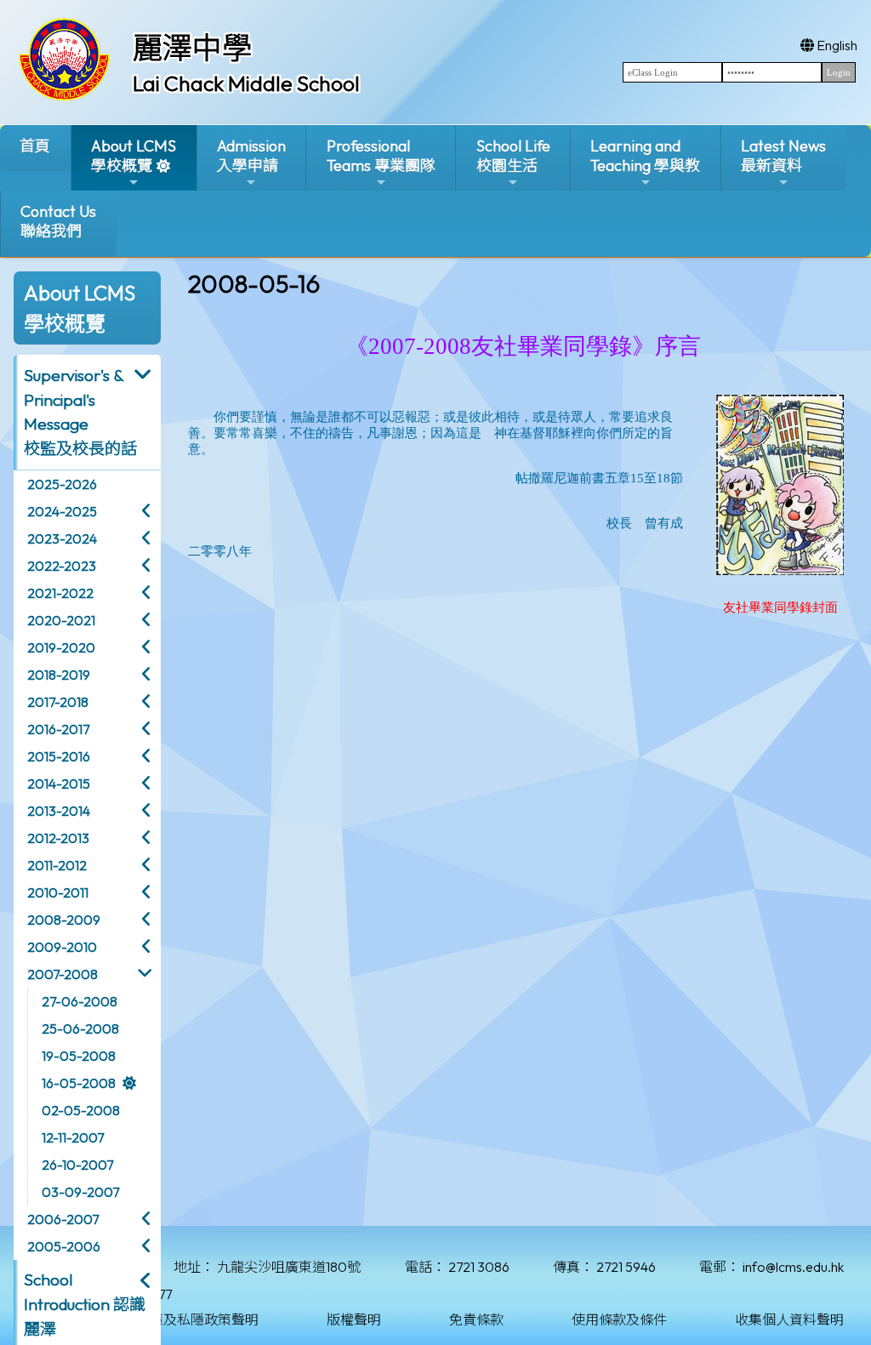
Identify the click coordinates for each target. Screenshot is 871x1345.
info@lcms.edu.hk (793, 1266)
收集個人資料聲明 (789, 1319)
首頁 (35, 146)
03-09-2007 (80, 1191)
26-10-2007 (77, 1164)
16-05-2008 (79, 1082)
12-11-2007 (73, 1137)
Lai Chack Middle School (246, 83)
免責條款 (476, 1319)
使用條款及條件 (619, 1319)
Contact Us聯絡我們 (58, 221)
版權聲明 (354, 1319)
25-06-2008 (80, 1028)
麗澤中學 (192, 47)
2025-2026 (62, 484)
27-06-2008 (79, 1001)
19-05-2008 (79, 1055)
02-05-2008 (81, 1110)
